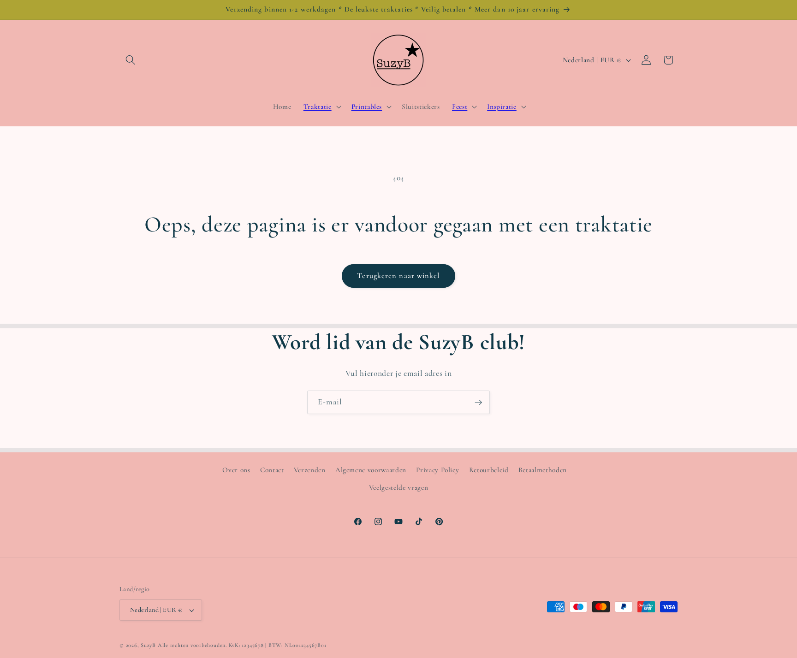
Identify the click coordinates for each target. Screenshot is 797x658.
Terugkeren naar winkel (398, 275)
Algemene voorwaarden (370, 470)
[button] (130, 60)
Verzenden (310, 470)
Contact (272, 470)
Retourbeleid (489, 470)
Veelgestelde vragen (398, 487)
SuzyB (148, 645)
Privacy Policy (437, 470)
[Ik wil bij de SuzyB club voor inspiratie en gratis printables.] (478, 403)
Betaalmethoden (542, 470)
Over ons (236, 470)
